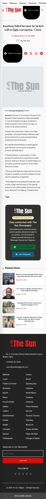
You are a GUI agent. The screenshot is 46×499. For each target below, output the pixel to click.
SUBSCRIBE (23, 460)
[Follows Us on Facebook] (25, 53)
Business (32, 3)
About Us (29, 425)
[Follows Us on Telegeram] (41, 53)
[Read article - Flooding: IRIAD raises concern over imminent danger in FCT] (9, 307)
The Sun (26, 41)
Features (29, 397)
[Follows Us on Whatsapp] (36, 53)
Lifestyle (6, 429)
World (28, 379)
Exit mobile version (23, 496)
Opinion (6, 434)
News (5, 397)
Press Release (32, 406)
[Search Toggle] (42, 9)
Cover (5, 379)
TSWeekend (8, 438)
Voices (29, 374)
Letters (6, 411)
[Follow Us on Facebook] (15, 473)
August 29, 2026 (21, 280)
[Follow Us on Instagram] (30, 473)
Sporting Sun (31, 384)
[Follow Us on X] (19, 473)
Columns (22, 3)
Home (4, 3)
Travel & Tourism (33, 415)
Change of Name (33, 438)
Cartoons (29, 402)
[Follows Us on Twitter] (30, 53)
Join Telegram (25, 254)
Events (5, 420)
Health (5, 425)
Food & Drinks (8, 402)
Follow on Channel (24, 247)
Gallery (5, 406)
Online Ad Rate (32, 429)
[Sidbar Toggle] (3, 10)
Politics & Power (10, 384)
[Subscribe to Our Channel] (23, 473)
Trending (29, 420)
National (13, 3)
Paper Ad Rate (32, 434)
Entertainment (8, 415)
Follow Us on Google (33, 10)
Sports (5, 393)
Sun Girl (29, 411)
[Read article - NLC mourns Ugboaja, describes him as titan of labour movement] (9, 293)
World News (31, 393)
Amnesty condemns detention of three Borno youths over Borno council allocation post (29, 319)
